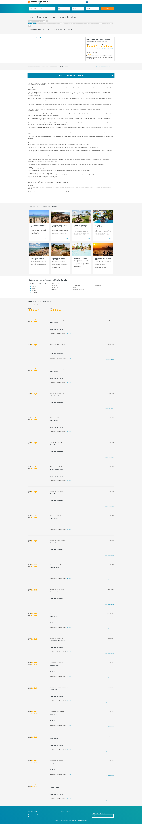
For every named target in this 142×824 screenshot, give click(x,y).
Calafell (33, 288)
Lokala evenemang (68, 23)
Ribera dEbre (76, 283)
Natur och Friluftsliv (90, 23)
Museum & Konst (79, 23)
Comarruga (34, 292)
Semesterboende (41, 23)
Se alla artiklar (109, 206)
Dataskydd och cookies (33, 815)
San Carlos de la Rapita (79, 289)
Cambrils (34, 290)
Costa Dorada (41, 21)
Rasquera (54, 289)
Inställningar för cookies (34, 816)
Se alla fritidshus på (104, 67)
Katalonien (33, 21)
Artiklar (62, 813)
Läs (45, 238)
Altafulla (34, 286)
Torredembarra (97, 285)
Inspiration (50, 23)
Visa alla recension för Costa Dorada (104, 48)
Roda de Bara (76, 285)
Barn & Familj (58, 23)
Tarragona (96, 283)
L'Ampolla (54, 285)
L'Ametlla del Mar (56, 283)
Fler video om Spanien (34, 37)
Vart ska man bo (108, 23)
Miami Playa (55, 287)
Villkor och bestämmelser (34, 813)
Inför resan (32, 23)
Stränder (100, 23)
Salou (74, 287)
